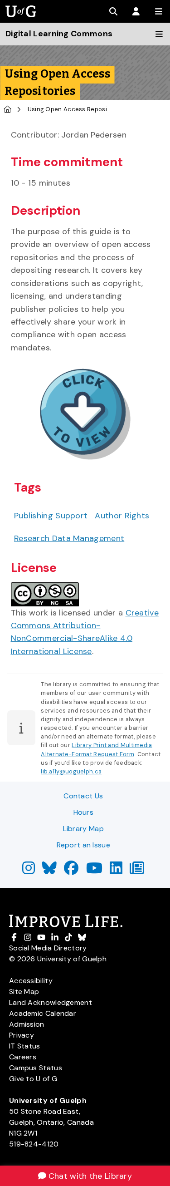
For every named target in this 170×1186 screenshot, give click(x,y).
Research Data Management (69, 538)
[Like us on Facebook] (71, 871)
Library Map (83, 828)
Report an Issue (84, 845)
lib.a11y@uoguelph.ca (71, 771)
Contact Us (83, 796)
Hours (83, 812)
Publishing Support (50, 515)
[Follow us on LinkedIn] (116, 871)
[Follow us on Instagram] (28, 871)
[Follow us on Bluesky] (49, 871)
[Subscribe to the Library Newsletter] (137, 871)
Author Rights (122, 515)
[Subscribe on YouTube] (94, 871)
